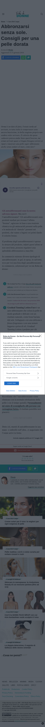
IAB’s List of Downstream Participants (25, 367)
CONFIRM (11, 383)
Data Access (22, 391)
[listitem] (22, 373)
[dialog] (22, 363)
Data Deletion (10, 391)
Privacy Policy (34, 391)
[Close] (41, 336)
